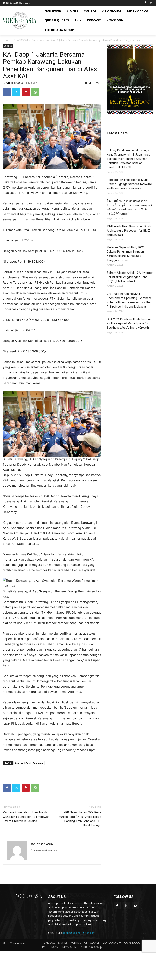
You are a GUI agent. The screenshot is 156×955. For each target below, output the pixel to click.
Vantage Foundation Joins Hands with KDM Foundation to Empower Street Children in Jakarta (26, 817)
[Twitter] (16, 92)
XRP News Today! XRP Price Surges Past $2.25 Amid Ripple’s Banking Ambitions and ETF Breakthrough (79, 819)
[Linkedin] (150, 3)
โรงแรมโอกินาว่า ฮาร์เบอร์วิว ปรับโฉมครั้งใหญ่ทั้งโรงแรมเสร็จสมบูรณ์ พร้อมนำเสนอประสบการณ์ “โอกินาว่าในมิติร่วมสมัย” (129, 207)
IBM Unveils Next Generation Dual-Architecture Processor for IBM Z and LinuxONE (129, 230)
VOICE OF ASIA (14, 82)
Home (6, 40)
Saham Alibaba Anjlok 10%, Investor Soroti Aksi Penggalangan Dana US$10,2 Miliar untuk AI (130, 277)
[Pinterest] (26, 92)
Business (37, 40)
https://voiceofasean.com (44, 850)
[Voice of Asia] (19, 20)
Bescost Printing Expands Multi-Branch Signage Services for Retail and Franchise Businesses (129, 184)
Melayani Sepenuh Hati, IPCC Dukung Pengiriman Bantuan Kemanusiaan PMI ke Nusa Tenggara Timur (125, 254)
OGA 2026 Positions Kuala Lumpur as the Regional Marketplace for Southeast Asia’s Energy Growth (129, 323)
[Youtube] (135, 905)
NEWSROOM (21, 40)
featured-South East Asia (29, 763)
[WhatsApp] (35, 92)
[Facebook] (145, 3)
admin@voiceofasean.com (78, 933)
